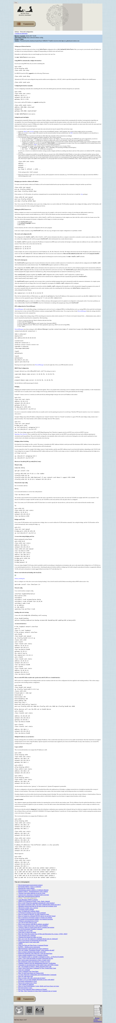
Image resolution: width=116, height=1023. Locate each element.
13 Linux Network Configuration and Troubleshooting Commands (37, 974)
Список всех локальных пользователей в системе (33, 895)
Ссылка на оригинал (21, 33)
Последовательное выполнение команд (30, 885)
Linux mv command (24, 970)
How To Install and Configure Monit (28, 911)
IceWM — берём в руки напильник (29, 947)
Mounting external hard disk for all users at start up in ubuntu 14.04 (37, 906)
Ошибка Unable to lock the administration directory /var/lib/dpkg (37, 963)
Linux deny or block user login (27, 932)
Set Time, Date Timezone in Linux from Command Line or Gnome (37, 991)
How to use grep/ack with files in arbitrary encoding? (33, 924)
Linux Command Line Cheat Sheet (28, 971)
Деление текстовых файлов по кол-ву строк (31, 893)
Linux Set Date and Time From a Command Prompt (33, 945)
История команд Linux (25, 987)
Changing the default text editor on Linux (30, 937)
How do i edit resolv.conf (25, 976)
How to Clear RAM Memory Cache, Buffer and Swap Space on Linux (38, 986)
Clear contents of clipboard (26, 984)
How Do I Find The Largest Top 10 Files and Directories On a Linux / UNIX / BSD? (42, 934)
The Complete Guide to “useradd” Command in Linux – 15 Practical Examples (41, 956)
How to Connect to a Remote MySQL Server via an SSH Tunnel (36, 916)
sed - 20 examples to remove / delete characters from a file (34, 966)
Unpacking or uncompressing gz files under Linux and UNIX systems (38, 965)
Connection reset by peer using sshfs (28, 942)
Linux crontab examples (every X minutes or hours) (33, 955)
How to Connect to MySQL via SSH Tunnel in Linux (33, 914)
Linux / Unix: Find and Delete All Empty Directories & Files (35, 958)
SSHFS (20, 943)
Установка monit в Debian (26, 909)
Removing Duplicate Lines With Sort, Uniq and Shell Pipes (35, 953)
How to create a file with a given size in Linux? (31, 978)
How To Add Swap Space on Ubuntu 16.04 (31, 973)
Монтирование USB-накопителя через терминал (33, 948)
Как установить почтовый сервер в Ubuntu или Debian (35, 917)
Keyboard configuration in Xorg (27, 981)
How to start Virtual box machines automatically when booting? (36, 903)
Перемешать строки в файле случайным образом (33, 890)
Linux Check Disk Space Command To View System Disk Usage (37, 968)
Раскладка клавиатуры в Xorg (27, 983)
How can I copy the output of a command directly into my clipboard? (38, 939)
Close (15, 2)
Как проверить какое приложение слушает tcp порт (34, 961)
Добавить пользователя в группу (28, 921)
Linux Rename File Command (27, 935)
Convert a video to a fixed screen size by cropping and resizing (36, 927)
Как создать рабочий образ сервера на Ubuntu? (32, 989)
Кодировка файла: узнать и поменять (29, 886)
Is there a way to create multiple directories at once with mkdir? (36, 979)
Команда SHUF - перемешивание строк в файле (33, 891)
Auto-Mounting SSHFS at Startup (28, 899)
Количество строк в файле (26, 888)
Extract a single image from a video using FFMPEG (33, 926)
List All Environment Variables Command (30, 929)
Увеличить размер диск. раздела (28, 908)
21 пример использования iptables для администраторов (35, 919)
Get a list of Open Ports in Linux (27, 922)
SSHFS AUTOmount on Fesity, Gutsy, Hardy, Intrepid (34, 901)
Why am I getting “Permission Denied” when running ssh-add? (36, 950)
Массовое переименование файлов (29, 896)
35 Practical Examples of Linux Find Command (32, 912)
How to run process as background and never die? (32, 940)
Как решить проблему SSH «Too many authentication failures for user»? (39, 904)
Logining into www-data (25, 930)
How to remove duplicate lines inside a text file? (32, 952)
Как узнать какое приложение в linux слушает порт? (34, 960)
